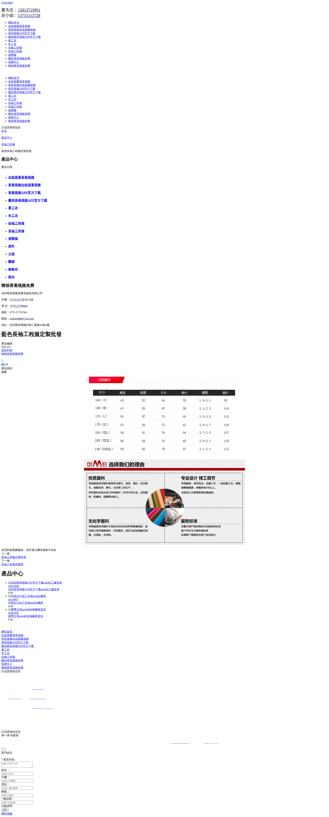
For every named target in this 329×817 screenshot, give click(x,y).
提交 (5, 810)
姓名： (5, 770)
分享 (6, 364)
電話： (5, 784)
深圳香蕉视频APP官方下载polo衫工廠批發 (33, 589)
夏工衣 (12, 40)
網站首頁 (13, 22)
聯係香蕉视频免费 (19, 65)
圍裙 (11, 261)
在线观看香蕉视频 (19, 26)
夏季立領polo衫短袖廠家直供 (25, 616)
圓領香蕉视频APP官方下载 (24, 36)
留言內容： (9, 759)
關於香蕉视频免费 (19, 58)
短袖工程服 (15, 47)
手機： (5, 777)
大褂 (11, 254)
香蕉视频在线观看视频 (22, 29)
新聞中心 (13, 62)
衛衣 (11, 277)
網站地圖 (6, 813)
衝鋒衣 (13, 269)
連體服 (12, 54)
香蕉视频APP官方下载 (21, 33)
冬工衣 (12, 44)
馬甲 (11, 246)
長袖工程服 (15, 51)
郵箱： (5, 791)
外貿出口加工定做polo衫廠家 (25, 602)
